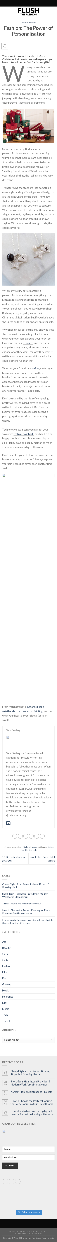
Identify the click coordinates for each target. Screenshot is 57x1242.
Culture (24, 23)
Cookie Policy (22, 1233)
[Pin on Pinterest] (36, 836)
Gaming (6, 984)
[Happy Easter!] (15, 1199)
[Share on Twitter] (25, 836)
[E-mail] (8, 824)
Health (6, 990)
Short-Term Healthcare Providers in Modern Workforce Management (25, 895)
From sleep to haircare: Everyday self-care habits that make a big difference (27, 921)
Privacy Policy (39, 1231)
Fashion (32, 23)
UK (35, 850)
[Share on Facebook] (20, 836)
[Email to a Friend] (31, 836)
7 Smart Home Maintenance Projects (21, 903)
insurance (7, 996)
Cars (5, 954)
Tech (5, 1014)
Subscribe (37, 1233)
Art (4, 941)
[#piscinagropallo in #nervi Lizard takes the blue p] (42, 1202)
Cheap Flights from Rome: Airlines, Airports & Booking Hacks (30, 1073)
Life (4, 1002)
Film (4, 972)
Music (5, 1008)
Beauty (6, 947)
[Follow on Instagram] (19, 3)
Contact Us (23, 1231)
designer (28, 343)
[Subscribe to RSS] (22, 3)
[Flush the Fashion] (28, 12)
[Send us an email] (11, 1181)
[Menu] (41, 3)
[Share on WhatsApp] (14, 836)
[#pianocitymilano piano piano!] (15, 1195)
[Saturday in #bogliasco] (42, 1195)
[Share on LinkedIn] (42, 836)
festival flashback (24, 434)
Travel (6, 1021)
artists (35, 368)
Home (12, 1231)
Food (5, 978)
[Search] (15, 3)
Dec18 (23, 850)
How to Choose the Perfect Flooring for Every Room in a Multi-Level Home (26, 912)
